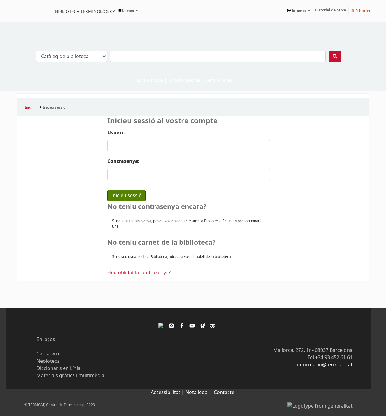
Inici (28, 107)
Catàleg (23, 11)
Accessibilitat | (168, 392)
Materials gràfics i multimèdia (70, 375)
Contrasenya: (123, 161)
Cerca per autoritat (184, 80)
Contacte (224, 392)
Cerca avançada (149, 80)
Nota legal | (199, 392)
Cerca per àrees (219, 80)
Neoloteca (48, 361)
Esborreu (363, 11)
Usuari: (116, 132)
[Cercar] (335, 56)
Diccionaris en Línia (58, 368)
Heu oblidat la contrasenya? (139, 272)
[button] (127, 11)
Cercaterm (48, 354)
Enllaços (45, 339)
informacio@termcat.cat (325, 364)
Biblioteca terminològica (85, 11)
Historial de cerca (330, 10)
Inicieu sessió (54, 107)
